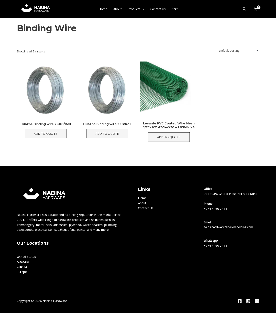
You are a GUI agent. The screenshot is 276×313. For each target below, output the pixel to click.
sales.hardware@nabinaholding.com (228, 227)
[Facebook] (239, 301)
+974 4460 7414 (215, 209)
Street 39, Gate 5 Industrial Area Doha (230, 194)
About (117, 9)
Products (134, 9)
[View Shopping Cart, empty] (254, 9)
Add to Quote (45, 133)
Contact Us (158, 9)
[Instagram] (248, 301)
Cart (175, 9)
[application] (142, 9)
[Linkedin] (257, 301)
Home (103, 9)
